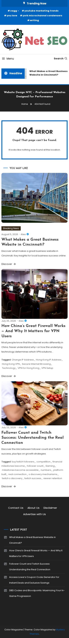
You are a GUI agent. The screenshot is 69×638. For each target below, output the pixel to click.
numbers (46, 470)
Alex (23, 234)
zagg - (14, 10)
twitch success (32, 478)
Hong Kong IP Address (48, 359)
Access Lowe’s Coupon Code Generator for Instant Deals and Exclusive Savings (34, 579)
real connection (17, 474)
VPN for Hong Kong (28, 368)
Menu (10, 58)
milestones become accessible (20, 470)
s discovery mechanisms (43, 474)
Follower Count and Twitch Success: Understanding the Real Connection (32, 438)
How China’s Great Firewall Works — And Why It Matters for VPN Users (33, 331)
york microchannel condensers (42, 15)
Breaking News (11, 228)
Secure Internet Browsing (36, 364)
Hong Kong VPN (11, 364)
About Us (33, 508)
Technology (9, 368)
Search (59, 58)
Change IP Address (23, 359)
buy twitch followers (23, 461)
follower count (35, 466)
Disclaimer (50, 508)
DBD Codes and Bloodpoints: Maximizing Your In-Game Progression (37, 593)
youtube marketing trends (41, 10)
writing (34, 20)
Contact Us (15, 508)
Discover (7, 264)
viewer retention (52, 478)
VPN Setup (47, 368)
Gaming (50, 466)
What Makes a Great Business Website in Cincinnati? (32, 540)
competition (43, 461)
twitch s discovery (12, 478)
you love (12, 15)
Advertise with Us (34, 514)
